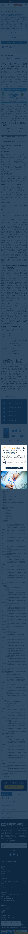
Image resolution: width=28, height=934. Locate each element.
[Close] (26, 446)
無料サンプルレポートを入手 (13, 468)
